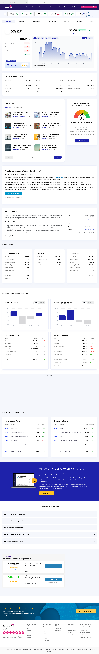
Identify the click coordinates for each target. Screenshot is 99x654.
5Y (49, 38)
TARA (6, 432)
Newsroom (29, 635)
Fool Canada (58, 630)
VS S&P (90, 38)
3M (38, 38)
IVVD (6, 440)
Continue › (46, 493)
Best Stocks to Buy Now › (89, 7)
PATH (55, 448)
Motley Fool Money (46, 641)
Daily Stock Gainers (88, 14)
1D (35, 38)
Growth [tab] (91, 21)
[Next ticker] (83, 14)
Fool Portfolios (46, 636)
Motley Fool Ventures (85, 632)
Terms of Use (8, 649)
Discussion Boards (72, 630)
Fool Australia (58, 628)
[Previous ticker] (5, 14)
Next (57, 157)
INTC (55, 436)
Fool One (45, 638)
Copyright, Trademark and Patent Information (57, 649)
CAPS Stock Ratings (71, 627)
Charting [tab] (79, 21)
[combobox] (14, 2)
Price (84, 38)
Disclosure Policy (27, 649)
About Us (29, 628)
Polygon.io (21, 637)
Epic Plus (45, 633)
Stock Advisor (46, 629)
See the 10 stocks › (14, 193)
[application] (63, 53)
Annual (36, 302)
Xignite (14, 637)
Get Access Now (82, 140)
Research (29, 633)
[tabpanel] (49, 48)
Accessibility (81, 2)
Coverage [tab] (21, 21)
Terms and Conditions (76, 649)
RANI (6, 444)
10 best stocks (59, 177)
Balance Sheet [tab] (52, 21)
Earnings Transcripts (17, 107)
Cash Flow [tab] (67, 21)
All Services (46, 626)
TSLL (55, 432)
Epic (44, 631)
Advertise (29, 640)
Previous (10, 157)
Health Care (91, 219)
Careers (29, 630)
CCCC (6, 452)
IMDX (6, 436)
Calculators (70, 632)
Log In (89, 2)
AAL (55, 452)
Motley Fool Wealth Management (84, 629)
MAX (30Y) (55, 38)
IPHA (6, 428)
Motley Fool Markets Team (18, 116)
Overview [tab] (8, 21)
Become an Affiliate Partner (86, 637)
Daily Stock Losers (90, 16)
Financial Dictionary (72, 634)
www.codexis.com (89, 229)
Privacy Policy (17, 649)
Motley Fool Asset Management (87, 626)
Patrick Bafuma (45, 116)
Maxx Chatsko (15, 127)
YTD (42, 38)
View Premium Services (85, 611)
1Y (46, 38)
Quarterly (42, 302)
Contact (29, 637)
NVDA (55, 428)
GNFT (6, 448)
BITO (55, 440)
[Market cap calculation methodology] (29, 39)
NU (55, 444)
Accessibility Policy (38, 649)
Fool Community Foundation (87, 634)
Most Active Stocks (89, 11)
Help (96, 2)
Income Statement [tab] (36, 21)
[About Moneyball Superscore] (18, 64)
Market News (8, 107)
